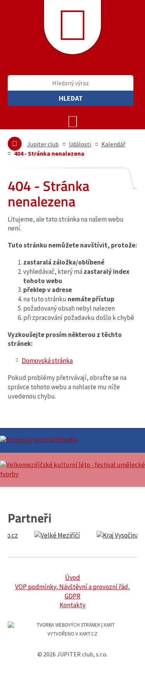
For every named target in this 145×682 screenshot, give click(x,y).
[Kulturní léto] (72, 470)
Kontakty (72, 605)
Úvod (72, 577)
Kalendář (113, 144)
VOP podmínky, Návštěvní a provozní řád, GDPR (72, 591)
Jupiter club (43, 144)
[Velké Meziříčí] (25, 535)
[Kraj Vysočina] (86, 535)
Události (80, 144)
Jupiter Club (72, 27)
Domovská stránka (47, 360)
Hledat (71, 98)
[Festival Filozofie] (72, 440)
